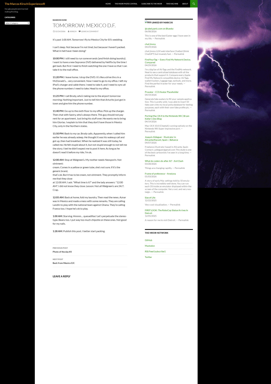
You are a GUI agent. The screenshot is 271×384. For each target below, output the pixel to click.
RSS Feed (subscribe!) (155, 251)
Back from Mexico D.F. (64, 261)
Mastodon (150, 245)
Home (108, 4)
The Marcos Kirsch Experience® (25, 3)
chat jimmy (150, 44)
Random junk (60, 20)
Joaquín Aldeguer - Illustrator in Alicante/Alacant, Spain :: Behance (161, 138)
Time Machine (172, 4)
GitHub (148, 240)
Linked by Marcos (162, 22)
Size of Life (150, 197)
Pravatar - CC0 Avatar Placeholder (162, 92)
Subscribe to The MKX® (151, 4)
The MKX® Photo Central (126, 4)
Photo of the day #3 (62, 250)
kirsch (73, 31)
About (185, 4)
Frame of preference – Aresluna (160, 173)
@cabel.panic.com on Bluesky (159, 28)
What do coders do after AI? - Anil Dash (164, 161)
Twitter (148, 257)
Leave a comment (89, 31)
